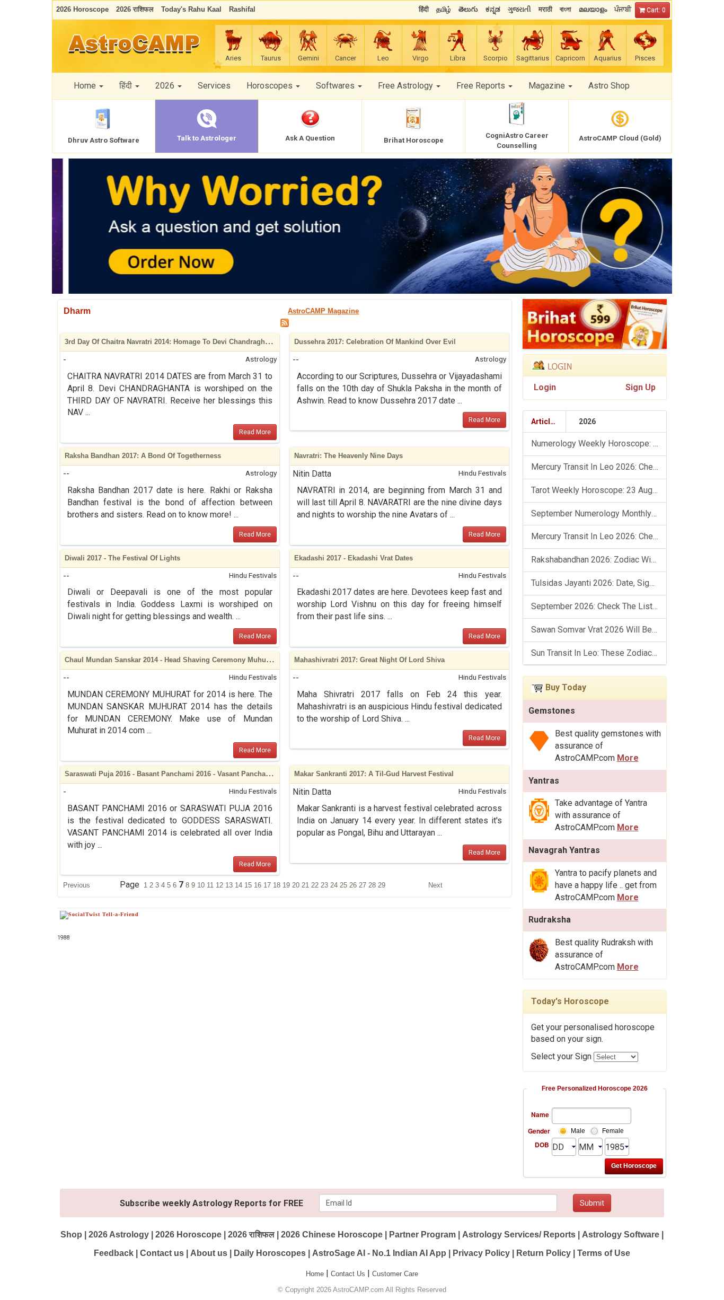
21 (306, 885)
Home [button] (86, 86)
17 (268, 885)
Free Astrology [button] (406, 86)
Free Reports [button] (481, 86)
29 (381, 885)
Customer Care (395, 1274)
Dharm (77, 310)
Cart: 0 (655, 10)
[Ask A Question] (362, 226)
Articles (545, 421)
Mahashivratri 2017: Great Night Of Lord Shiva (369, 660)
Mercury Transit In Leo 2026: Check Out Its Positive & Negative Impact (599, 536)
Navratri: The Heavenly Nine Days (348, 456)
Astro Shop (609, 86)
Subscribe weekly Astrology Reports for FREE (211, 1203)
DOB (542, 1144)
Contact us (162, 1253)
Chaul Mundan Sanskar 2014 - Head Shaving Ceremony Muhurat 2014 (178, 660)
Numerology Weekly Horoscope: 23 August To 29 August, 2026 (599, 443)
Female (613, 1131)
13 (230, 885)
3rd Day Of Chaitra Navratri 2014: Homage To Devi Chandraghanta (172, 342)
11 (211, 885)
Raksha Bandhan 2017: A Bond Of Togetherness (143, 456)
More (628, 758)
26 (354, 885)
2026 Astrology (119, 1234)
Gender (538, 1131)
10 (202, 885)
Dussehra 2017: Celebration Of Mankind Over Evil (375, 342)
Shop (71, 1234)
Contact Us (348, 1274)
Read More (255, 432)
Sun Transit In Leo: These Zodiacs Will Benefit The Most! (599, 653)
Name (540, 1114)
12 (220, 885)
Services (214, 86)
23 (325, 885)
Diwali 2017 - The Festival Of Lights (122, 558)
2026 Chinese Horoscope (332, 1234)
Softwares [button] (336, 86)
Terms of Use (603, 1253)
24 (335, 885)
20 (297, 885)
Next (435, 885)
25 (344, 885)
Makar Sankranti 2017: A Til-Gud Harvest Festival (374, 774)
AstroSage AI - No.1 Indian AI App (379, 1253)
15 (249, 885)
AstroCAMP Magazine (323, 311)
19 (287, 885)
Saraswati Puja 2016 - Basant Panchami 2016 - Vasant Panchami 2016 (178, 774)
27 (363, 885)
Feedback (114, 1253)
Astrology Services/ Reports (519, 1234)
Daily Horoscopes (270, 1253)
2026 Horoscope (188, 1234)
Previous (76, 885)
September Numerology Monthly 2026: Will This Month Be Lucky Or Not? (599, 513)
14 (239, 885)
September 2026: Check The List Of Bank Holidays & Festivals (599, 606)
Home (315, 1274)
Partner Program (423, 1234)
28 (373, 885)
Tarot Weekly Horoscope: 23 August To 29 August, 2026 (599, 490)
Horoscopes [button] (270, 86)
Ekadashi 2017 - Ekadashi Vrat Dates (353, 558)
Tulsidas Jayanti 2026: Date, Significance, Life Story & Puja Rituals (599, 583)
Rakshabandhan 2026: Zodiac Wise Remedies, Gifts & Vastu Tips (599, 560)
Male (578, 1131)
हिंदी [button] (126, 86)
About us (208, 1253)
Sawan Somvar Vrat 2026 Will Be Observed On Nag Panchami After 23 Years (599, 630)
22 (316, 885)
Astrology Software (620, 1234)
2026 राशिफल (251, 1234)
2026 (587, 421)
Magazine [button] (547, 86)
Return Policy (543, 1253)
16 (258, 885)
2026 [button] (165, 86)
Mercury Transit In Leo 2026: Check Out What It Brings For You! (599, 467)
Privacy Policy (481, 1253)
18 (277, 885)
